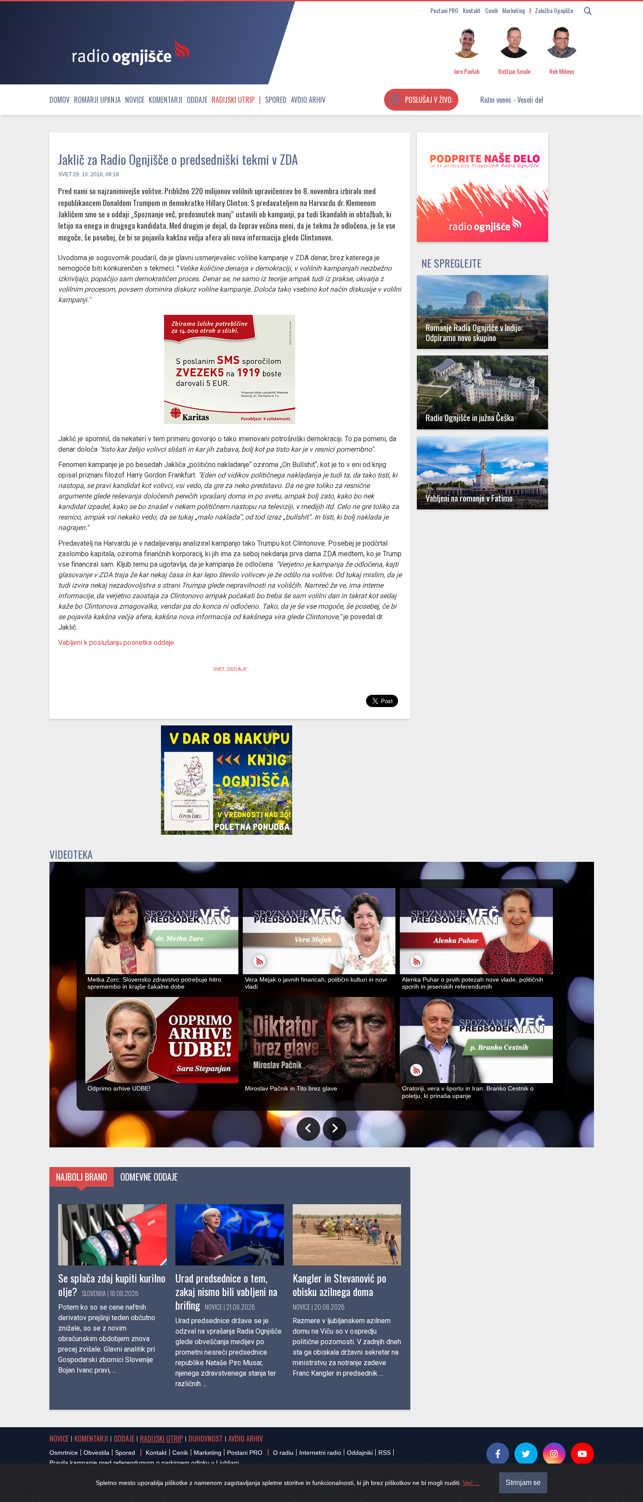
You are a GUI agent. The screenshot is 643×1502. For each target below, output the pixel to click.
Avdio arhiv (308, 99)
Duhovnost (206, 1438)
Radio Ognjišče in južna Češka (470, 417)
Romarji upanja (97, 99)
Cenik (491, 10)
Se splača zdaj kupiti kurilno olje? (111, 1284)
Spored (276, 99)
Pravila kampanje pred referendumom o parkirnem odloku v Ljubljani (144, 1462)
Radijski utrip (233, 99)
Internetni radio (320, 1452)
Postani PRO (444, 10)
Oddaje (197, 99)
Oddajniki (360, 1452)
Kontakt (472, 10)
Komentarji (165, 99)
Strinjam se (523, 1482)
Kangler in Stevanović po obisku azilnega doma (339, 1284)
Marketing (513, 10)
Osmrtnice (63, 1452)
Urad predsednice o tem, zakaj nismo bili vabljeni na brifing (226, 1291)
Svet (65, 174)
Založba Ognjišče (554, 10)
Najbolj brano (81, 1176)
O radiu (283, 1452)
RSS (384, 1452)
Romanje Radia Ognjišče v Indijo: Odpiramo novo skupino (474, 332)
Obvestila (96, 1452)
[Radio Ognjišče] (128, 51)
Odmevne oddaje (149, 1176)
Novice (134, 99)
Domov (59, 99)
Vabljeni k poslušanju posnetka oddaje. (116, 642)
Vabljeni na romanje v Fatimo (469, 497)
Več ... (471, 1482)
